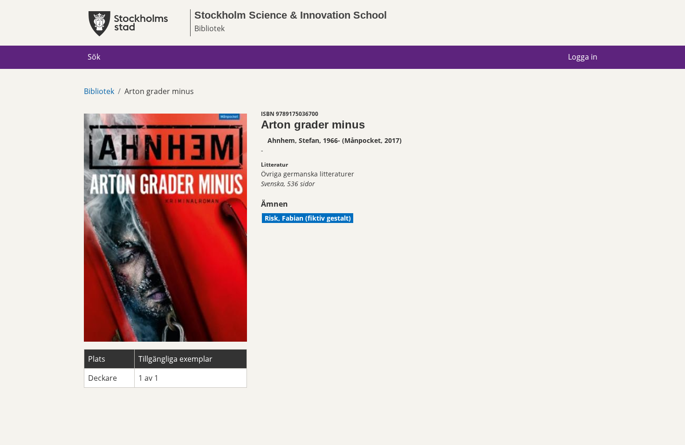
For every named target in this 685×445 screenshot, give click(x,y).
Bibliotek (99, 91)
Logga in (582, 57)
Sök (94, 57)
